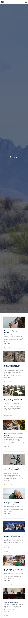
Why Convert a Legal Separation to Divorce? (13, 331)
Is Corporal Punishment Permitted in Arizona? (13, 434)
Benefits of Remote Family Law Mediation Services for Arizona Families (12, 366)
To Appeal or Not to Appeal (11, 602)
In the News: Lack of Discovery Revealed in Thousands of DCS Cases (13, 535)
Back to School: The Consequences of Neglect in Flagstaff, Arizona (13, 570)
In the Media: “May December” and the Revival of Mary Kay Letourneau (13, 399)
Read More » (7, 343)
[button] (26, 2)
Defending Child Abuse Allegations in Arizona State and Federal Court (13, 468)
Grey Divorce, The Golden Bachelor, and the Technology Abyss (13, 503)
